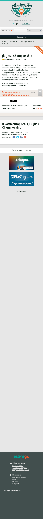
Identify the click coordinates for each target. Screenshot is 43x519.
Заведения (21, 37)
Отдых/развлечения (27, 42)
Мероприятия (14, 42)
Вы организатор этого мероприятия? (11, 93)
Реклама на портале (19, 478)
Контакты (15, 482)
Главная (4, 42)
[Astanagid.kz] (21, 10)
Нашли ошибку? (17, 466)
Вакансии (15, 480)
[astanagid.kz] (21, 457)
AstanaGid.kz (21, 191)
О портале (16, 484)
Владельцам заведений (20, 470)
